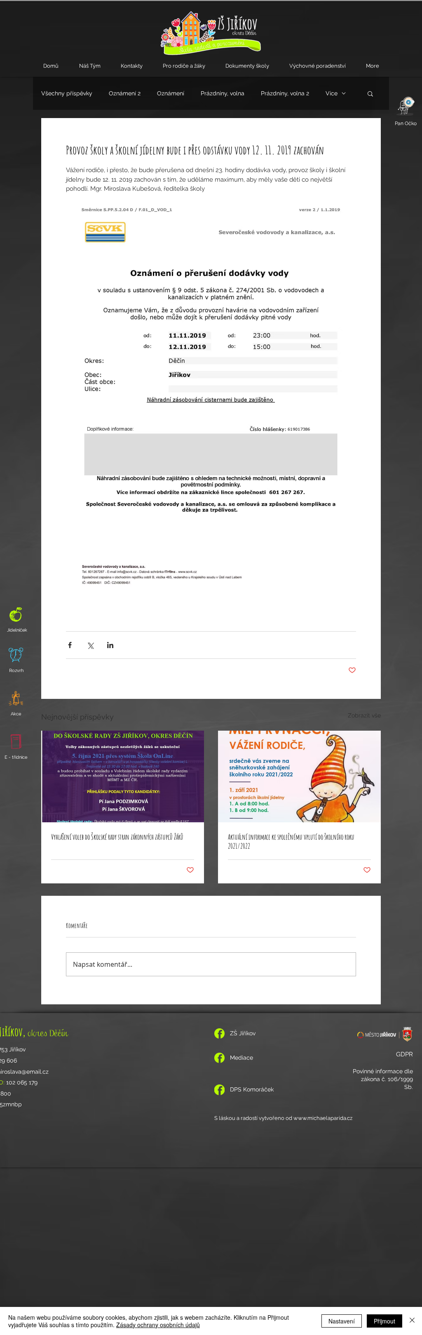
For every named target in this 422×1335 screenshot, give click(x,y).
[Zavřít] (412, 1321)
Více (332, 93)
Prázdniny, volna (222, 93)
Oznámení (170, 93)
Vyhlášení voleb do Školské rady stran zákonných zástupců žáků (117, 836)
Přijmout (384, 1321)
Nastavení (341, 1321)
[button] (89, 66)
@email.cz (35, 1071)
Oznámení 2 (125, 93)
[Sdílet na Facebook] (70, 645)
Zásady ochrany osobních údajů (158, 1325)
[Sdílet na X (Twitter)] (90, 645)
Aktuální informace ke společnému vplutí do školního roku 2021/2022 (291, 841)
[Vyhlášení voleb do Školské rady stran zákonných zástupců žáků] (122, 776)
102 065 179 (22, 1082)
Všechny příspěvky (66, 93)
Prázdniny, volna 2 (285, 93)
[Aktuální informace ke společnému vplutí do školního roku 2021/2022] (299, 776)
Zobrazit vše (364, 715)
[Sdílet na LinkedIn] (110, 645)
